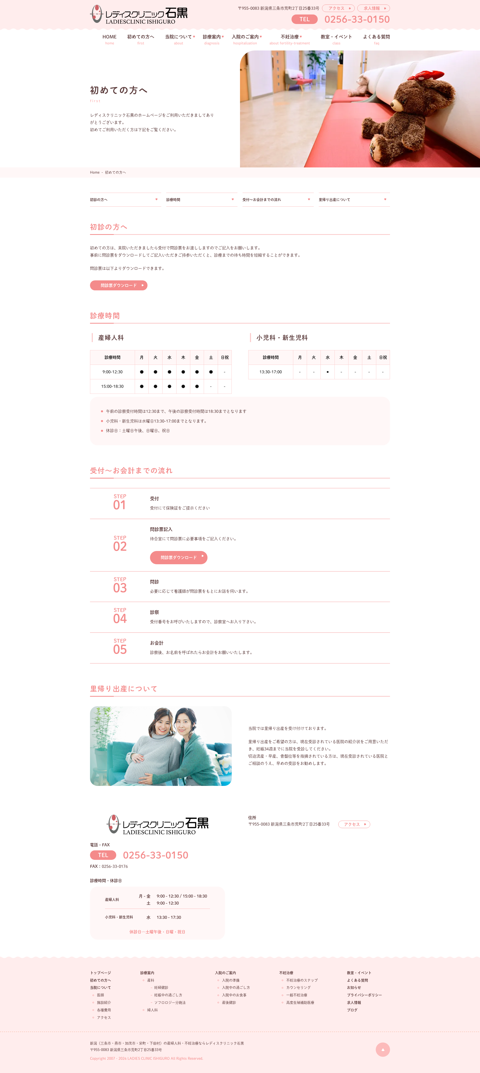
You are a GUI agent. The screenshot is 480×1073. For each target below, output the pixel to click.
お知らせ (354, 987)
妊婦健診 (161, 987)
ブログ (352, 1010)
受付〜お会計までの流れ (261, 199)
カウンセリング (298, 987)
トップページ (100, 973)
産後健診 (229, 1002)
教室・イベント (359, 973)
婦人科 (152, 1010)
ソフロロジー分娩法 (170, 1002)
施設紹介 (104, 1002)
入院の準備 (231, 980)
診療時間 (173, 199)
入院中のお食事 (234, 995)
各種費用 (104, 1010)
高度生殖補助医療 (300, 1002)
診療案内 (147, 973)
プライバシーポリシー (364, 995)
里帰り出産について (334, 199)
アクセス (336, 8)
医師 (100, 995)
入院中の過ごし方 (236, 987)
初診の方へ (99, 199)
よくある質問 (357, 980)
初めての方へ (100, 980)
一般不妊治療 (296, 995)
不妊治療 (286, 973)
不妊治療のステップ (302, 980)
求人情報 (372, 8)
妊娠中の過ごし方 (168, 995)
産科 (150, 980)
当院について (100, 987)
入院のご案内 (225, 973)
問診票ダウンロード (119, 285)
